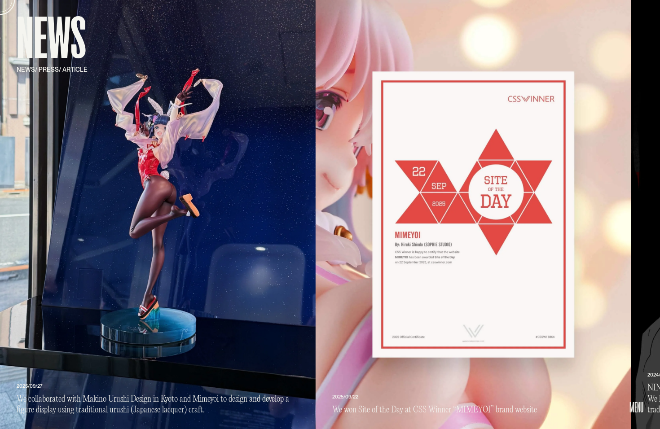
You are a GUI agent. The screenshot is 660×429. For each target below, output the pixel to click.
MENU (636, 407)
